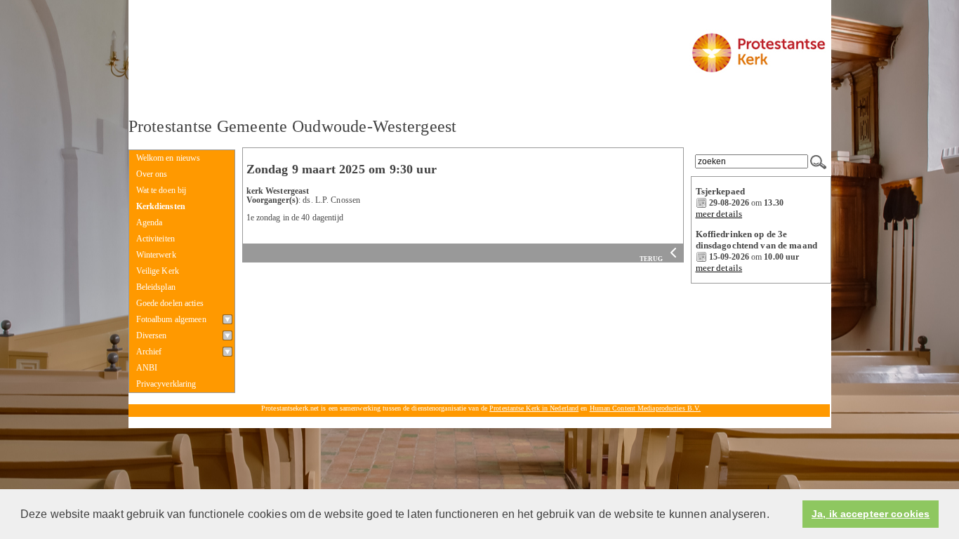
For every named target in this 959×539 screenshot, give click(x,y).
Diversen (151, 335)
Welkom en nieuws (168, 158)
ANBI (147, 368)
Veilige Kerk (158, 271)
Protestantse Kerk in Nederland (533, 408)
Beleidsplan (156, 287)
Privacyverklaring (166, 384)
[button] (774, 515)
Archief (149, 352)
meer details (719, 213)
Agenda (149, 222)
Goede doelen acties (170, 303)
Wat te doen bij (161, 190)
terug (652, 258)
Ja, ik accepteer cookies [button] (871, 514)
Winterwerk (156, 255)
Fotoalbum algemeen (171, 319)
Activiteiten (156, 239)
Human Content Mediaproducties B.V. (645, 408)
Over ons (152, 174)
